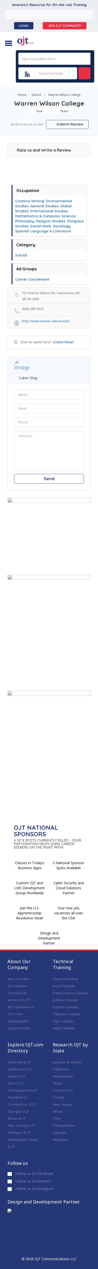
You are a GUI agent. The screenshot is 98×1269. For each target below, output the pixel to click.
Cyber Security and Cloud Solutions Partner (69, 887)
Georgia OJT (18, 1111)
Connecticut (63, 1090)
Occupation (27, 190)
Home (22, 95)
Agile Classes (64, 1028)
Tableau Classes (66, 1014)
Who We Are (18, 979)
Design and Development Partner (49, 938)
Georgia (59, 1132)
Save (39, 111)
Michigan (60, 1139)
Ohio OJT (16, 1083)
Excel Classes (64, 986)
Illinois (58, 1111)
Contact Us (17, 993)
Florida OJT (17, 1097)
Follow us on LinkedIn (32, 1181)
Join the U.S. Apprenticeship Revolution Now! (29, 913)
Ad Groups (26, 268)
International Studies (49, 211)
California (61, 1069)
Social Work (40, 226)
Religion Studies (50, 221)
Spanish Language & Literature (43, 231)
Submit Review (69, 124)
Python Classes (65, 1007)
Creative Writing (29, 201)
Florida (58, 1097)
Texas (57, 1083)
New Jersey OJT (21, 1125)
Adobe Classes (65, 1000)
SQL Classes (63, 1021)
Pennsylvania (64, 1125)
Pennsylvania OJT (23, 1090)
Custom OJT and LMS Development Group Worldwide (29, 887)
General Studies (44, 206)
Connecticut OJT (22, 1104)
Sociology (62, 226)
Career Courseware (32, 279)
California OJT (20, 1069)
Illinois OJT (17, 1118)
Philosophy (24, 221)
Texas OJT (16, 1076)
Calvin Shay (28, 377)
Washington (63, 1076)
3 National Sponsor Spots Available (68, 865)
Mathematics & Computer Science (45, 216)
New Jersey (62, 1104)
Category (25, 244)
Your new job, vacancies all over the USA (68, 913)
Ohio (57, 1118)
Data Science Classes (71, 993)
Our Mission (17, 986)
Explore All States (67, 1062)
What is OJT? (19, 1000)
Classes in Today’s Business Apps (29, 865)
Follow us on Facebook (33, 1173)
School (36, 95)
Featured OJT (19, 1062)
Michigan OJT (19, 1132)
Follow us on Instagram (34, 1188)
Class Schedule (65, 979)
